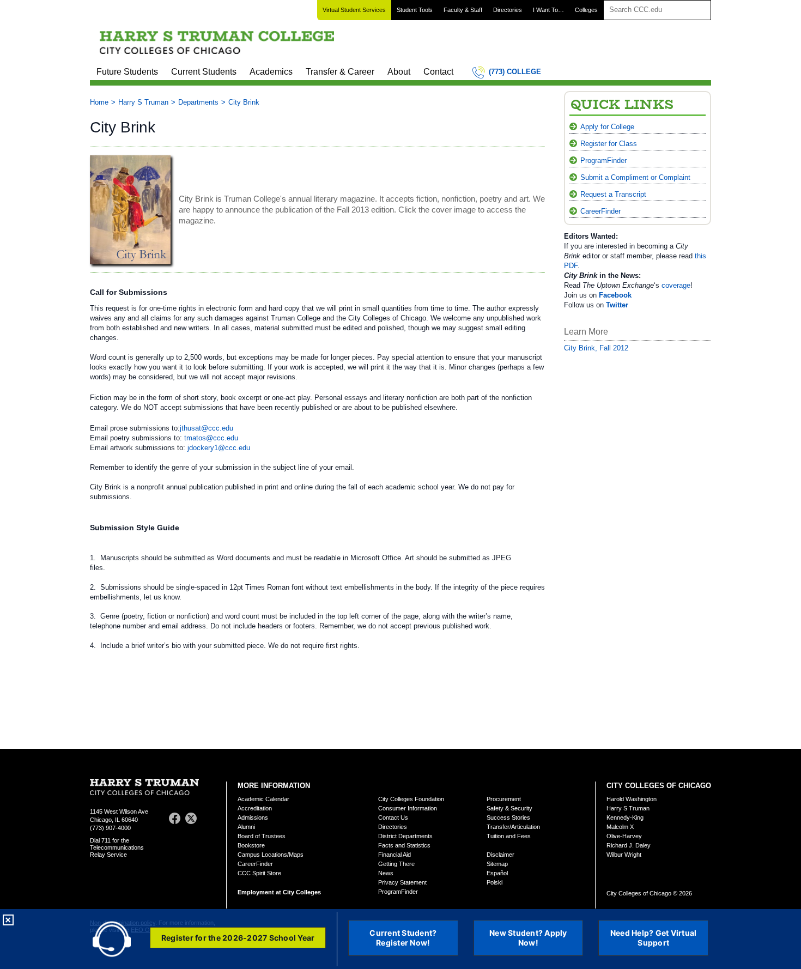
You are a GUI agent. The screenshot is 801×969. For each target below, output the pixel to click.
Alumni (246, 826)
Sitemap (497, 864)
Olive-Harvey (624, 836)
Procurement (504, 799)
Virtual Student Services (354, 10)
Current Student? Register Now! (402, 937)
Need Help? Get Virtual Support (653, 937)
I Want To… (548, 10)
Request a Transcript (613, 194)
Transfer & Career (340, 71)
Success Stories (508, 817)
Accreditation (255, 808)
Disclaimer (500, 854)
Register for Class (608, 144)
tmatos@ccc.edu (211, 438)
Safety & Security (509, 808)
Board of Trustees (262, 836)
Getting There (396, 864)
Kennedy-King (625, 817)
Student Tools (415, 10)
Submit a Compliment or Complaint (635, 177)
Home (99, 102)
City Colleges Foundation (411, 799)
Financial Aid (394, 854)
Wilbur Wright (623, 854)
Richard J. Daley (628, 845)
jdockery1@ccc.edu (218, 448)
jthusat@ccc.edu (206, 428)
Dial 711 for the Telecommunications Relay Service (117, 847)
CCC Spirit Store (259, 873)
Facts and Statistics (404, 845)
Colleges (586, 10)
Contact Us (393, 817)
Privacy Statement (402, 882)
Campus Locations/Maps (271, 854)
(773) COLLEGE (515, 72)
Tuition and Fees (509, 836)
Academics (271, 71)
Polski (494, 882)
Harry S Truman (143, 102)
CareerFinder (600, 211)
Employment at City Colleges (279, 892)
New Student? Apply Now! (528, 937)
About (398, 71)
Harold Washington (631, 799)
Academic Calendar (263, 799)
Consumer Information (407, 808)
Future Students (127, 71)
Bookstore (251, 845)
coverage (676, 285)
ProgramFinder (603, 160)
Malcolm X (620, 826)
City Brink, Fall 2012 (596, 348)
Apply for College (607, 127)
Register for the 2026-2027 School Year (238, 937)
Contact (438, 71)
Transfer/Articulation (513, 826)
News (385, 873)
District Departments (405, 836)
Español (497, 873)
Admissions (253, 817)
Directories (507, 10)
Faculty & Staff (463, 10)
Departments (198, 102)
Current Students (203, 71)
